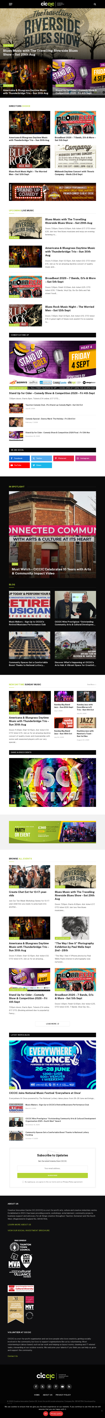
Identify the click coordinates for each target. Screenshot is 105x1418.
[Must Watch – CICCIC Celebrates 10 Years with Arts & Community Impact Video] (52, 534)
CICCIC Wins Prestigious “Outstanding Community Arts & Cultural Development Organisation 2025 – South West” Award (75, 623)
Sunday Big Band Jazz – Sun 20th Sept (63, 706)
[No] (102, 1410)
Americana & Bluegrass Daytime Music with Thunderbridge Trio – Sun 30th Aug (25, 92)
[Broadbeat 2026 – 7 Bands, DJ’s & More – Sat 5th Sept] (75, 122)
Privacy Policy (68, 1182)
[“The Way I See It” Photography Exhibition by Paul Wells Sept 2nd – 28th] (75, 928)
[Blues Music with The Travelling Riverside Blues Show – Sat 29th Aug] (52, 33)
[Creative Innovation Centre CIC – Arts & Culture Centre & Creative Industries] (52, 4)
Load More (51, 1024)
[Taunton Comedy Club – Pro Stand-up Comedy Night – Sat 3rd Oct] (16, 408)
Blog (15, 564)
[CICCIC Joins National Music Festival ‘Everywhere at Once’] (52, 1064)
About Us (47, 1395)
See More (90, 684)
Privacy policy (56, 1414)
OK (45, 1414)
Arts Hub (14, 887)
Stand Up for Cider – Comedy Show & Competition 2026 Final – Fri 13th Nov (57, 433)
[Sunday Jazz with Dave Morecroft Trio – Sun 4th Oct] (86, 696)
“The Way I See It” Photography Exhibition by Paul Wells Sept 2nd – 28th (74, 947)
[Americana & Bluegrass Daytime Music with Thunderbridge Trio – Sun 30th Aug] (26, 78)
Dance (12, 805)
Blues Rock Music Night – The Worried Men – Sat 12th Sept (28, 173)
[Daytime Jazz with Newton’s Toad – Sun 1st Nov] (86, 722)
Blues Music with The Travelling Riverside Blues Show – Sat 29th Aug (40, 52)
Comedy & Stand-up (65, 85)
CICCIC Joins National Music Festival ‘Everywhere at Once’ (45, 1093)
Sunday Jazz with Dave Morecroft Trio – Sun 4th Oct (85, 707)
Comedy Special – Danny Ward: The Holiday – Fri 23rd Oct (50, 419)
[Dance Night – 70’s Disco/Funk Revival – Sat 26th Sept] (52, 782)
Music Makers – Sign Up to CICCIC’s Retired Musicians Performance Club (27, 623)
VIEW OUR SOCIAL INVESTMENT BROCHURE (29, 1230)
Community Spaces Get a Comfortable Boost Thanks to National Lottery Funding (28, 664)
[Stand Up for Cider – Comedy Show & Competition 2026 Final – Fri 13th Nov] (16, 436)
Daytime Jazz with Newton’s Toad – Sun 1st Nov (85, 733)
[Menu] (10, 4)
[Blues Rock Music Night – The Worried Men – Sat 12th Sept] (29, 156)
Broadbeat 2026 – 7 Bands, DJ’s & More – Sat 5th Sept (75, 139)
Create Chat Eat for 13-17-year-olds (28, 893)
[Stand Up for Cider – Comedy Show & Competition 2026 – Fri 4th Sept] (78, 78)
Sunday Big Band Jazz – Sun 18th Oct (63, 732)
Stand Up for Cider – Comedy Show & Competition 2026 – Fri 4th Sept (76, 92)
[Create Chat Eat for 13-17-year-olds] (29, 876)
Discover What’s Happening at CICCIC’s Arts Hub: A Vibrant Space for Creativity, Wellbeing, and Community (75, 664)
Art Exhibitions (62, 938)
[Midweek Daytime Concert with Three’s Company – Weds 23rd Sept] (75, 156)
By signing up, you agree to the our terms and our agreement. (54, 1182)
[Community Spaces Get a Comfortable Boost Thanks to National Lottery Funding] (29, 645)
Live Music (8, 45)
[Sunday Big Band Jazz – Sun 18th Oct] (64, 722)
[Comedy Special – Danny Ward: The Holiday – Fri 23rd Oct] (16, 422)
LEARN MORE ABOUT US (19, 1224)
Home (37, 1395)
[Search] (94, 4)
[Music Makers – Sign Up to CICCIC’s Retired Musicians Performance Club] (29, 604)
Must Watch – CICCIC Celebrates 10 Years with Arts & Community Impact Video (51, 571)
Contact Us (13, 1356)
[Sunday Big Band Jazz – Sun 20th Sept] (64, 696)
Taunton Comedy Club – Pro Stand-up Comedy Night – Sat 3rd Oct (54, 405)
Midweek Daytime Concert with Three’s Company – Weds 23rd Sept (74, 173)
